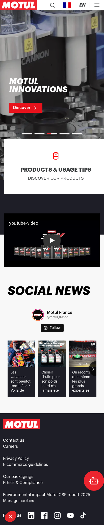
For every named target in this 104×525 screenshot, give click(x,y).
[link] (45, 95)
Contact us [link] (13, 440)
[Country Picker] (67, 5)
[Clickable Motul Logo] (18, 5)
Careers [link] (10, 446)
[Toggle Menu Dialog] (97, 5)
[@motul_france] (38, 315)
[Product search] (52, 5)
